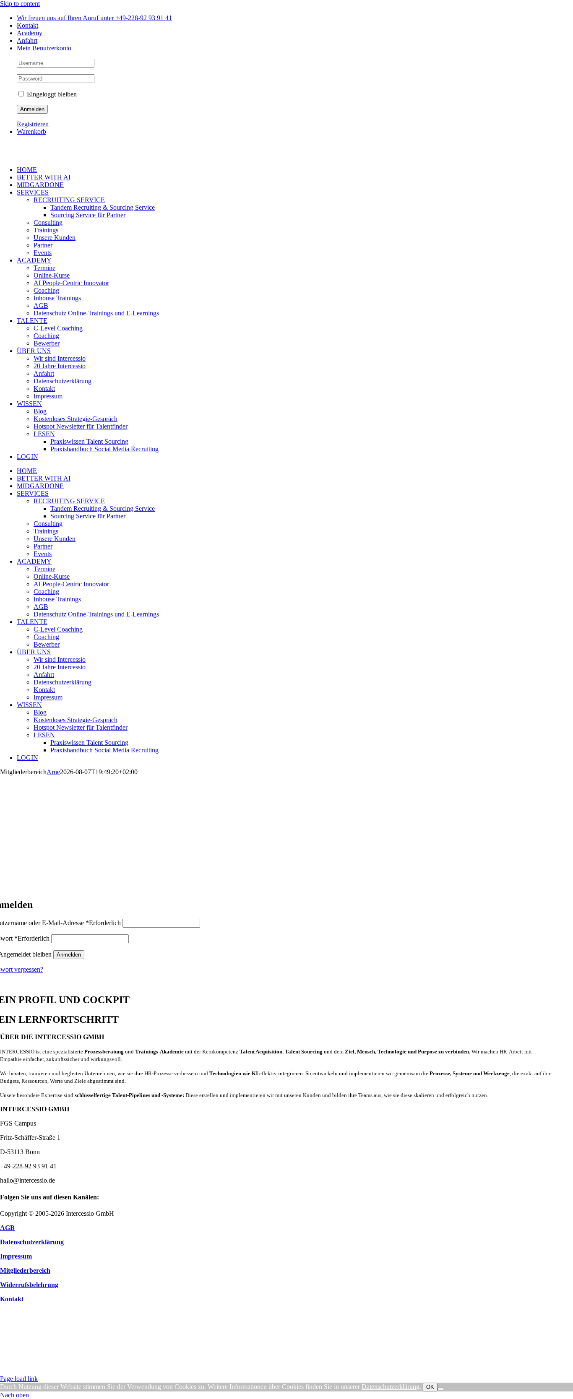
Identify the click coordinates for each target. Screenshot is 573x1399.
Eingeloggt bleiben (51, 94)
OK (430, 1387)
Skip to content (20, 3)
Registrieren (33, 123)
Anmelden (69, 955)
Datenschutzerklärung (390, 1386)
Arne (53, 771)
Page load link (19, 1378)
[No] (441, 1389)
